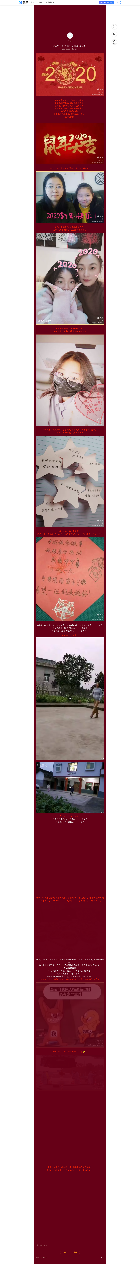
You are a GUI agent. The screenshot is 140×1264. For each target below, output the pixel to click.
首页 (32, 2)
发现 (40, 2)
